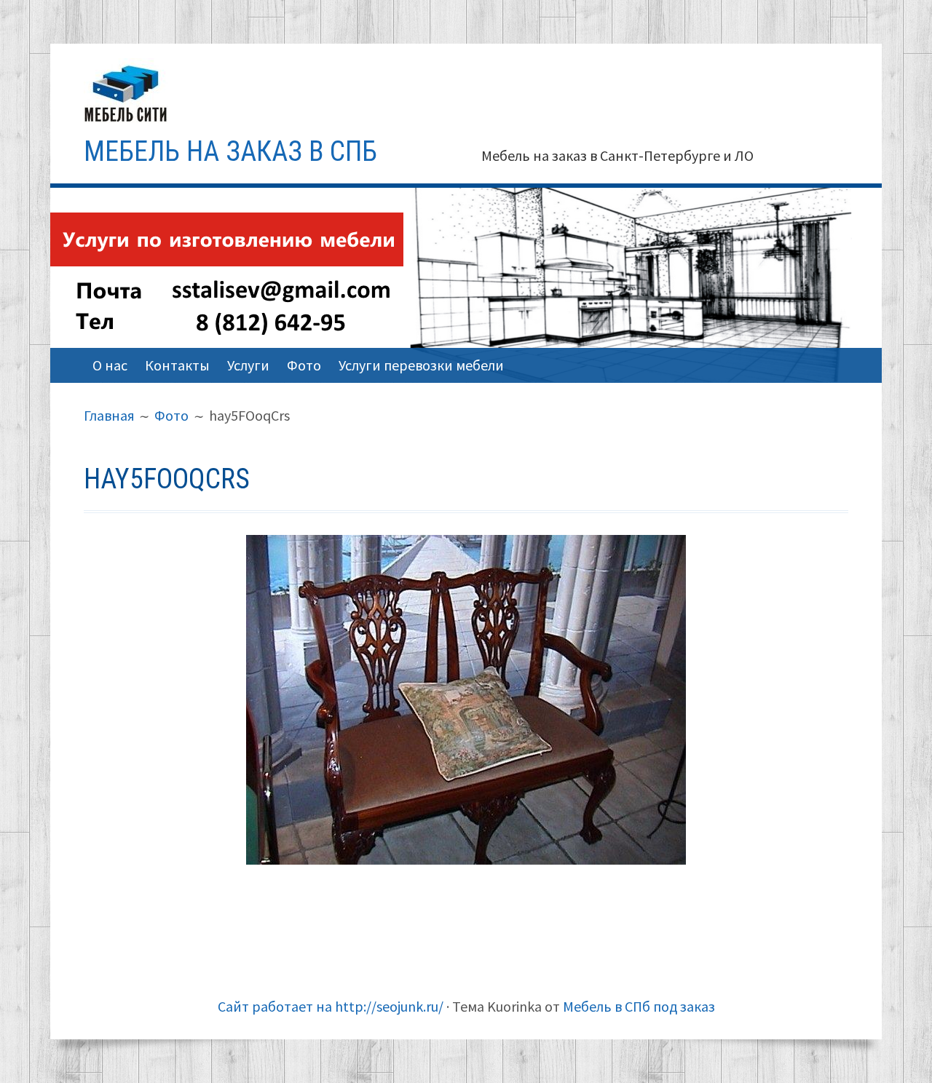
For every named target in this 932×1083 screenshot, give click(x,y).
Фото (304, 365)
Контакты (177, 365)
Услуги (248, 365)
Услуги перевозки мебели (421, 365)
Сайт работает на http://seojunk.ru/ (330, 1006)
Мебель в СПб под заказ (639, 1006)
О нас (109, 365)
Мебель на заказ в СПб (230, 151)
